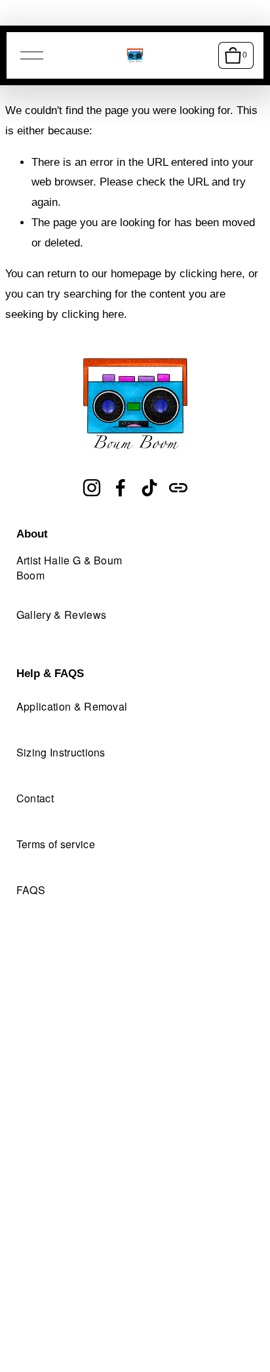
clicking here (211, 273)
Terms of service (55, 844)
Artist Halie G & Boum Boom (69, 568)
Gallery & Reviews (61, 614)
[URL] (178, 488)
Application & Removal (72, 706)
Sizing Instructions (61, 752)
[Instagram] (92, 488)
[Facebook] (120, 488)
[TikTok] (149, 488)
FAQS (30, 889)
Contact (35, 798)
